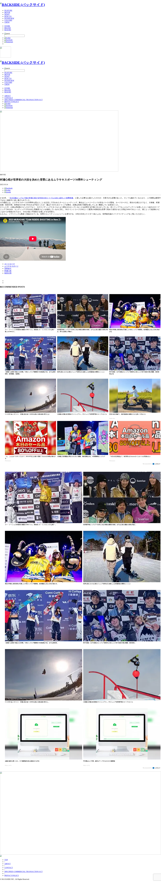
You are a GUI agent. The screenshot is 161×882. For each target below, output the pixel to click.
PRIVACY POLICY (11, 102)
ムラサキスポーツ (11, 266)
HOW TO (8, 16)
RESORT (7, 30)
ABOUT (7, 96)
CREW (7, 22)
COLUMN (8, 20)
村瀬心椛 (7, 271)
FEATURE (8, 10)
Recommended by (147, 463)
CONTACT (8, 98)
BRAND (7, 28)
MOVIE (7, 12)
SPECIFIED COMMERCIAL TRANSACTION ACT (23, 100)
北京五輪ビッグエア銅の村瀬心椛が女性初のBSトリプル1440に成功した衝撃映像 (41, 198)
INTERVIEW (9, 18)
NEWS (6, 14)
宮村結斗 (7, 268)
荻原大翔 (7, 273)
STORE (7, 26)
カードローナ (9, 264)
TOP (6, 860)
